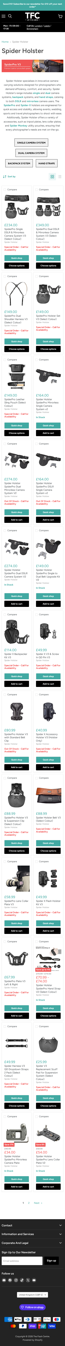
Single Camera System (31, 142)
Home (5, 41)
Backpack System (19, 163)
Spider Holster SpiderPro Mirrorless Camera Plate (15, 1159)
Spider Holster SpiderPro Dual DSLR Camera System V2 (16, 573)
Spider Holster (11, 242)
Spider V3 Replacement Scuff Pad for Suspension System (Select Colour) (47, 1072)
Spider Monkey (18, 125)
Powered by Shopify (32, 1340)
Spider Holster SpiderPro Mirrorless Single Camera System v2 (47, 404)
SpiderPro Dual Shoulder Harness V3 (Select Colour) (16, 319)
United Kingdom (31, 1295)
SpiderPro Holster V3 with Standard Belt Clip (16, 737)
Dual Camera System (31, 153)
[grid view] (52, 176)
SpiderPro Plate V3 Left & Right (14, 983)
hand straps (46, 97)
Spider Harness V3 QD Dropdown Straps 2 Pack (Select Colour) (16, 1070)
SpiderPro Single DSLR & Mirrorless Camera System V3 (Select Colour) (15, 234)
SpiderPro (9, 105)
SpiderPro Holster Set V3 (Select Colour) (48, 317)
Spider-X (26, 105)
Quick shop (16, 258)
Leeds (47, 26)
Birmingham (32, 28)
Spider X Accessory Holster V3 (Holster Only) (47, 737)
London (38, 26)
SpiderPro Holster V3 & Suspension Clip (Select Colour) (16, 821)
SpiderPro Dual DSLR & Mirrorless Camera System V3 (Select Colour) (47, 234)
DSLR (18, 101)
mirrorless (32, 101)
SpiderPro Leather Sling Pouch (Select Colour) (15, 402)
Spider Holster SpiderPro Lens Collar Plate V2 (48, 1159)
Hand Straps (46, 163)
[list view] (59, 176)
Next (37, 1202)
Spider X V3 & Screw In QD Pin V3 (47, 656)
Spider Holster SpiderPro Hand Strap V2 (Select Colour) (48, 988)
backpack (17, 97)
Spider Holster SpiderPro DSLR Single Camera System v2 (45, 488)
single (36, 93)
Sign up (51, 1260)
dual (47, 93)
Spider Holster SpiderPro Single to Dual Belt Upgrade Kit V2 (48, 574)
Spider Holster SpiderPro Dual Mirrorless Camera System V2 (14, 488)
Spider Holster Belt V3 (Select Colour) (48, 819)
